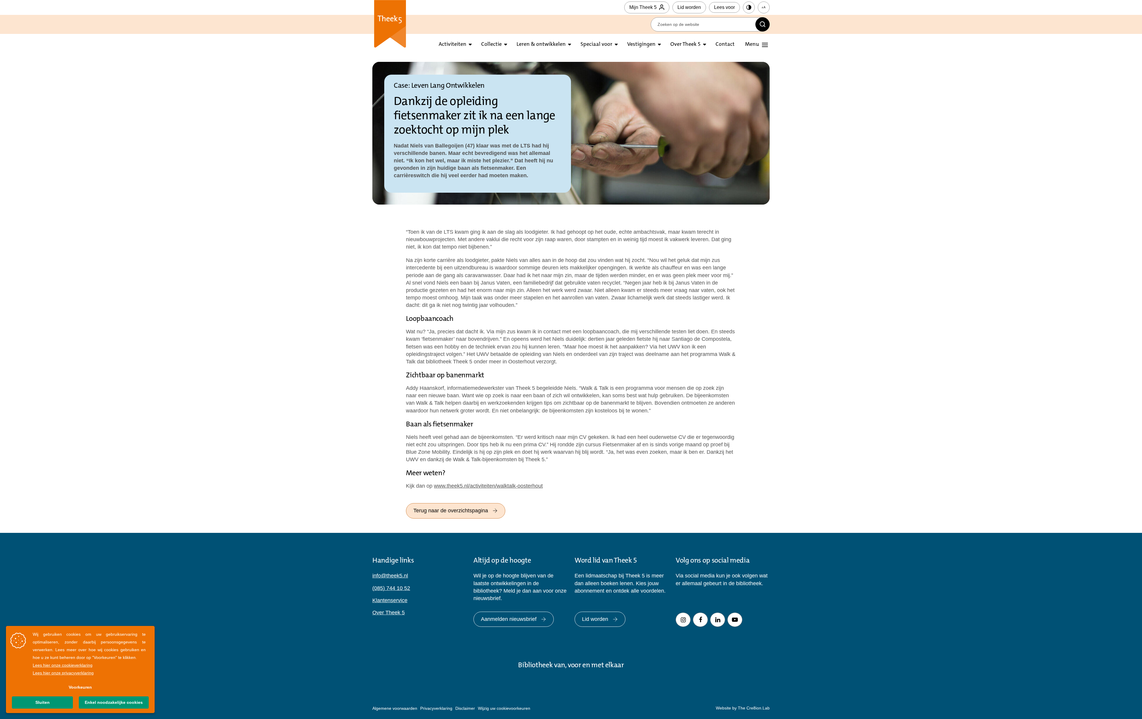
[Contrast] (749, 7)
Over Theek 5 (685, 44)
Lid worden (689, 7)
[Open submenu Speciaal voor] (616, 44)
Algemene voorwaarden (394, 708)
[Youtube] (734, 620)
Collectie (491, 44)
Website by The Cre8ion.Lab (743, 708)
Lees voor (724, 7)
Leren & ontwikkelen (541, 44)
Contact (725, 44)
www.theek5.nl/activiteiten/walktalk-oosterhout (488, 486)
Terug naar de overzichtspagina (450, 511)
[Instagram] (683, 620)
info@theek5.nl (390, 576)
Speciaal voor (596, 44)
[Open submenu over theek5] (704, 44)
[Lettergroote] (764, 7)
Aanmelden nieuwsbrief (509, 619)
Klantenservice (389, 600)
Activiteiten (452, 44)
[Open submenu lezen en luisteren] (505, 44)
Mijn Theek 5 (643, 7)
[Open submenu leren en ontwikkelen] (569, 44)
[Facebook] (700, 620)
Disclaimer (465, 708)
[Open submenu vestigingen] (659, 44)
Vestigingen (641, 44)
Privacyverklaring (436, 708)
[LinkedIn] (717, 620)
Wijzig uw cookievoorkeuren (504, 708)
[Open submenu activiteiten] (470, 44)
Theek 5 (390, 24)
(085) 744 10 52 (391, 588)
